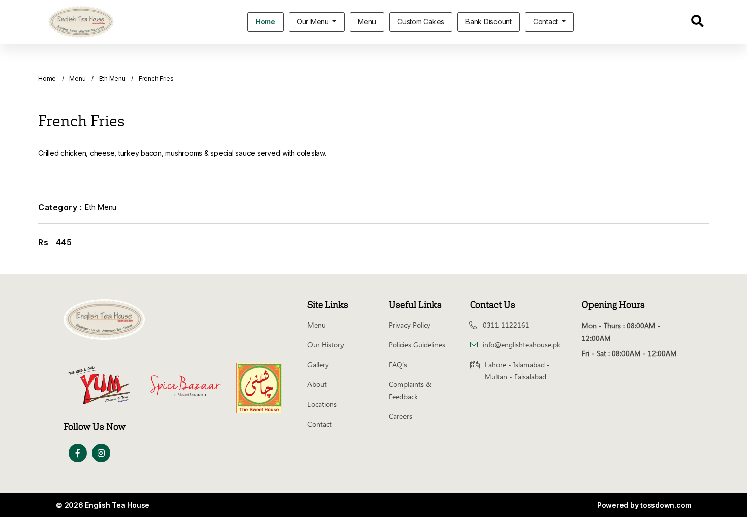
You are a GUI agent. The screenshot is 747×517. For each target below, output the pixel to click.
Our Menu (314, 21)
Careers (400, 416)
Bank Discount (488, 21)
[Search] (697, 23)
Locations (322, 404)
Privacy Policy (409, 325)
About (317, 384)
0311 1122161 (506, 325)
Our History (325, 344)
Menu (367, 21)
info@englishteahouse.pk (522, 344)
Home (265, 21)
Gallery (318, 364)
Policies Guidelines (417, 344)
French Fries (156, 78)
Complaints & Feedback (410, 390)
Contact (546, 21)
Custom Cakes (420, 21)
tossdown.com (665, 505)
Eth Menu (112, 78)
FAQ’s (398, 364)
